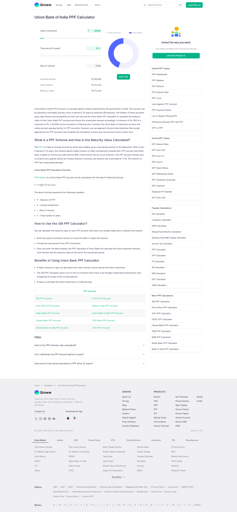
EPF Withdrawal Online (162, 173)
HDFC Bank (176, 461)
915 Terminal (181, 396)
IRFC (173, 451)
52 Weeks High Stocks (45, 451)
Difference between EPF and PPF (167, 121)
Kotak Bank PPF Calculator (164, 343)
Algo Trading (181, 405)
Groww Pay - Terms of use (163, 491)
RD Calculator (158, 267)
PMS (177, 425)
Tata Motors (40, 456)
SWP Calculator (159, 225)
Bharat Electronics (180, 456)
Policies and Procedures (111, 486)
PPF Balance (158, 80)
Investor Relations (130, 425)
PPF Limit (156, 98)
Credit (199, 401)
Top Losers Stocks (77, 447)
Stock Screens (182, 401)
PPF (40, 147)
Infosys (140, 465)
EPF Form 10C (158, 150)
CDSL (71, 470)
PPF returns (40, 177)
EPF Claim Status (160, 167)
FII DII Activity (178, 447)
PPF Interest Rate (160, 92)
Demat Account (182, 417)
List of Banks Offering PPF (164, 116)
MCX (70, 486)
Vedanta (175, 465)
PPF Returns (158, 86)
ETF (155, 409)
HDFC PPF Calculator (162, 319)
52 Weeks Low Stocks (79, 451)
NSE (55, 486)
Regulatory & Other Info (136, 486)
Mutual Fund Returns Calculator (166, 231)
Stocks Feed (142, 447)
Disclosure (173, 486)
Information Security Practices (86, 491)
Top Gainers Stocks (43, 447)
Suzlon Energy (143, 451)
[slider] (46, 38)
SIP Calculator (158, 213)
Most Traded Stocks (112, 447)
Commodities (160, 421)
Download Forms (61, 491)
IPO (155, 413)
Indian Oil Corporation (113, 470)
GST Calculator (159, 279)
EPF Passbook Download (163, 179)
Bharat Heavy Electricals (114, 465)
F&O (156, 401)
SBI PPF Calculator (161, 301)
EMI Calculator (158, 273)
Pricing (125, 401)
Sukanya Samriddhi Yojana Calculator (169, 237)
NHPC (37, 461)
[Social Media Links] (36, 418)
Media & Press (129, 409)
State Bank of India (78, 461)
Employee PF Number (162, 191)
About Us (126, 396)
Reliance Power (178, 470)
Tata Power (108, 461)
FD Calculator (158, 261)
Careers (125, 413)
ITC (36, 465)
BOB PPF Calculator (161, 337)
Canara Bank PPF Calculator (165, 325)
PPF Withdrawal (159, 74)
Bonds (200, 396)
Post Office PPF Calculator (164, 307)
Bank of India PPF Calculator (165, 349)
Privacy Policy (157, 486)
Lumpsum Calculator (161, 219)
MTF (156, 405)
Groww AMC (181, 421)
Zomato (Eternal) (145, 456)
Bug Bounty (142, 491)
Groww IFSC (88, 496)
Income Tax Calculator (162, 243)
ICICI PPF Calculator (161, 313)
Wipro (37, 470)
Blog (124, 405)
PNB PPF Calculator (161, 331)
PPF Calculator (159, 249)
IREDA (72, 456)
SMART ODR (187, 486)
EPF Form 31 (158, 156)
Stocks (157, 396)
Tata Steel (107, 456)
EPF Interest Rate (160, 144)
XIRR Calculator (159, 285)
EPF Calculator (159, 255)
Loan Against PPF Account (164, 104)
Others (197, 504)
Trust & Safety (129, 421)
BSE (63, 486)
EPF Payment (158, 185)
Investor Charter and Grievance (118, 491)
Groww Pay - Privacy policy (66, 496)
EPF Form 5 (157, 162)
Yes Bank (141, 461)
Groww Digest (182, 413)
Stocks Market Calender (114, 451)
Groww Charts (182, 409)
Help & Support (129, 417)
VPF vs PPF (157, 127)
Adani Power (74, 465)
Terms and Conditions (86, 486)
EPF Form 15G (158, 197)
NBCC (140, 470)
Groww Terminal (161, 425)
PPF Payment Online (161, 110)
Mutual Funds (160, 417)
